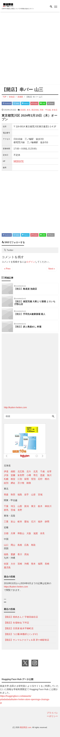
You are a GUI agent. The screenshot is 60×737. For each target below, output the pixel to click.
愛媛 (13, 554)
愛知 (26, 521)
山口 (6, 545)
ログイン (30, 262)
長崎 (47, 564)
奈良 (42, 533)
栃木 (40, 506)
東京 (28, 110)
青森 (6, 494)
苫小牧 (21, 483)
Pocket (35, 103)
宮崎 (20, 564)
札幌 (6, 479)
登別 (33, 479)
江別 (20, 479)
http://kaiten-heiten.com (15, 407)
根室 (13, 479)
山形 (33, 494)
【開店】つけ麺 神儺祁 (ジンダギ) (21, 634)
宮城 (40, 494)
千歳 (42, 471)
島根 (20, 545)
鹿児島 (7, 567)
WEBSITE (19, 161)
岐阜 (20, 521)
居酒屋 (23, 110)
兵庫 (13, 533)
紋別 (6, 483)
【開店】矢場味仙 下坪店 (16, 622)
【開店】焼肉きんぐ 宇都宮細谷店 (21, 617)
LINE (43, 103)
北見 (35, 471)
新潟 (26, 506)
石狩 (40, 479)
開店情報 (35, 110)
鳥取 (33, 545)
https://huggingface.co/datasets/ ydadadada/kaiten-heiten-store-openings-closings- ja (25, 699)
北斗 (29, 471)
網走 (13, 483)
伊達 (6, 471)
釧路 (29, 483)
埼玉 (13, 506)
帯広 (35, 475)
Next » (51, 268)
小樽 (29, 475)
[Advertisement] (30, 49)
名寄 (49, 471)
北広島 (21, 471)
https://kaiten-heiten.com (16, 586)
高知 (26, 554)
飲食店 (54, 110)
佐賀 (6, 564)
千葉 (6, 506)
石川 (33, 521)
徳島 (6, 554)
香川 (20, 554)
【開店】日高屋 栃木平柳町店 (18, 628)
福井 (40, 521)
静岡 (47, 521)
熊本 (33, 564)
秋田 (13, 494)
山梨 (20, 506)
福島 (20, 494)
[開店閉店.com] (16, 5)
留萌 (26, 479)
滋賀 (35, 533)
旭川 (49, 475)
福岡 (40, 564)
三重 (6, 521)
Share (51, 103)
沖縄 (26, 564)
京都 (6, 533)
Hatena (26, 103)
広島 (26, 545)
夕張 (6, 475)
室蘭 (13, 475)
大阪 (29, 533)
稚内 (47, 479)
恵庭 (42, 475)
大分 (13, 564)
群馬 (6, 510)
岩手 (26, 494)
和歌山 (21, 533)
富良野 (21, 475)
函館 (13, 471)
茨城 (13, 510)
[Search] (53, 416)
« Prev (7, 268)
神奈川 (48, 506)
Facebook (7, 103)
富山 (13, 521)
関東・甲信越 (45, 110)
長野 (20, 510)
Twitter (17, 103)
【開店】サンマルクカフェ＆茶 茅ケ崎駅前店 (26, 640)
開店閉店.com (25, 727)
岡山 (13, 545)
